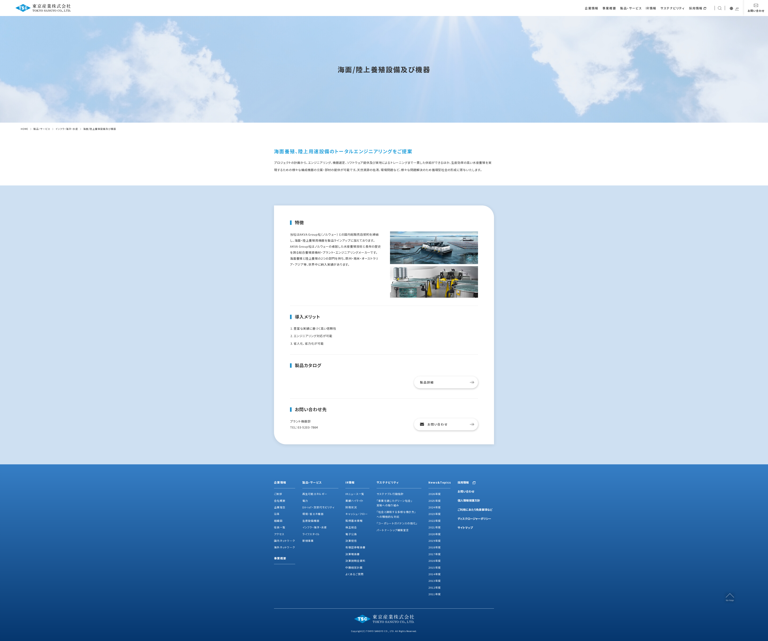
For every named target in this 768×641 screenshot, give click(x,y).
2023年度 (434, 514)
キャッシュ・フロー (356, 514)
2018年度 (434, 547)
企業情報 (591, 8)
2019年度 (434, 541)
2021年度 (434, 527)
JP (737, 8)
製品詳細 (427, 382)
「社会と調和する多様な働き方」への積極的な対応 (396, 514)
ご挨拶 (278, 494)
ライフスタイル (311, 534)
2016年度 (434, 561)
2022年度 (434, 521)
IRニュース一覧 (354, 494)
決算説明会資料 (355, 561)
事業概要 (609, 8)
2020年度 (434, 534)
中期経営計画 (354, 567)
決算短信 (351, 541)
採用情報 (696, 8)
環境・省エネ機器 (313, 514)
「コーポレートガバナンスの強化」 (397, 523)
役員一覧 (279, 527)
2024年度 (434, 507)
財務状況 (351, 507)
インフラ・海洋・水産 (66, 128)
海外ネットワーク (284, 547)
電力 (305, 501)
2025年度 (434, 501)
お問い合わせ (437, 424)
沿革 (277, 514)
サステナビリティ (672, 8)
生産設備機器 (311, 521)
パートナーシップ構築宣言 (393, 530)
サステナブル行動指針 (390, 494)
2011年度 (434, 594)
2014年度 (434, 574)
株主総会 (351, 527)
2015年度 (434, 567)
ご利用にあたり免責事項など (475, 510)
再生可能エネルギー (314, 494)
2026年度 (434, 494)
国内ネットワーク (284, 541)
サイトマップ (465, 528)
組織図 (278, 521)
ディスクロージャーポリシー (474, 519)
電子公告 (351, 534)
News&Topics (439, 482)
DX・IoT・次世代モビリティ (318, 507)
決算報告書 (352, 554)
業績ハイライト (354, 501)
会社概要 (279, 501)
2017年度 (434, 554)
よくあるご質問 (354, 574)
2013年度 (434, 581)
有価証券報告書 (355, 547)
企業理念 (279, 507)
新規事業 (308, 541)
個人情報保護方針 (469, 500)
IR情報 (651, 8)
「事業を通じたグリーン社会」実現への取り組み (394, 503)
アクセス (279, 534)
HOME (24, 128)
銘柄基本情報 (354, 521)
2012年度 (434, 587)
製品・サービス (631, 8)
